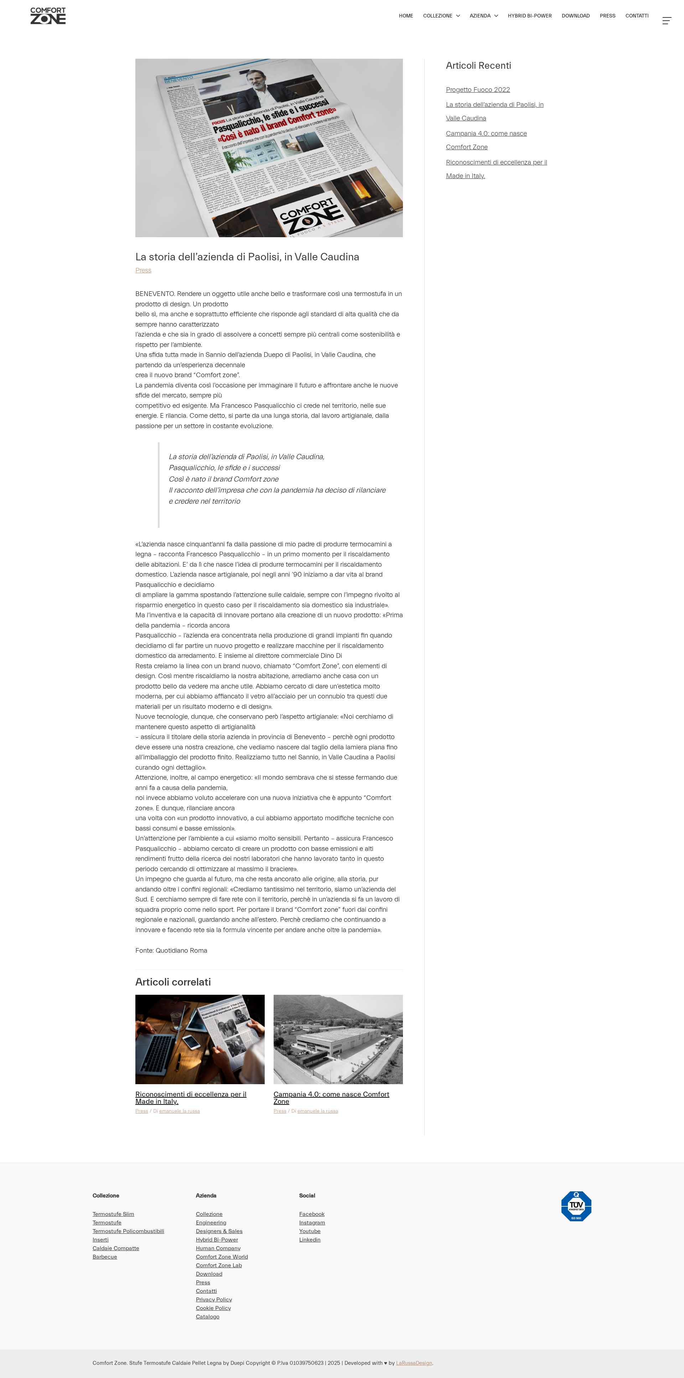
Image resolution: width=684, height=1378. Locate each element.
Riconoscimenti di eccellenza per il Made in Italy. (191, 1098)
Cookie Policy (213, 1308)
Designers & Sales (219, 1231)
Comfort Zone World (222, 1257)
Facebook (312, 1214)
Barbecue (105, 1257)
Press (143, 270)
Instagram (312, 1223)
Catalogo (207, 1317)
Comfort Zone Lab (219, 1265)
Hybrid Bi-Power (217, 1240)
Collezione (209, 1214)
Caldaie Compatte (116, 1248)
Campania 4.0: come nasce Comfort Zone (331, 1098)
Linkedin (310, 1240)
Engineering (211, 1223)
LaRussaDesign (414, 1363)
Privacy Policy (214, 1299)
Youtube (310, 1231)
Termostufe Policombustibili (128, 1231)
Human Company (218, 1248)
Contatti (206, 1291)
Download (209, 1274)
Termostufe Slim (113, 1214)
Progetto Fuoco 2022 (478, 90)
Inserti (101, 1240)
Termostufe (107, 1223)
